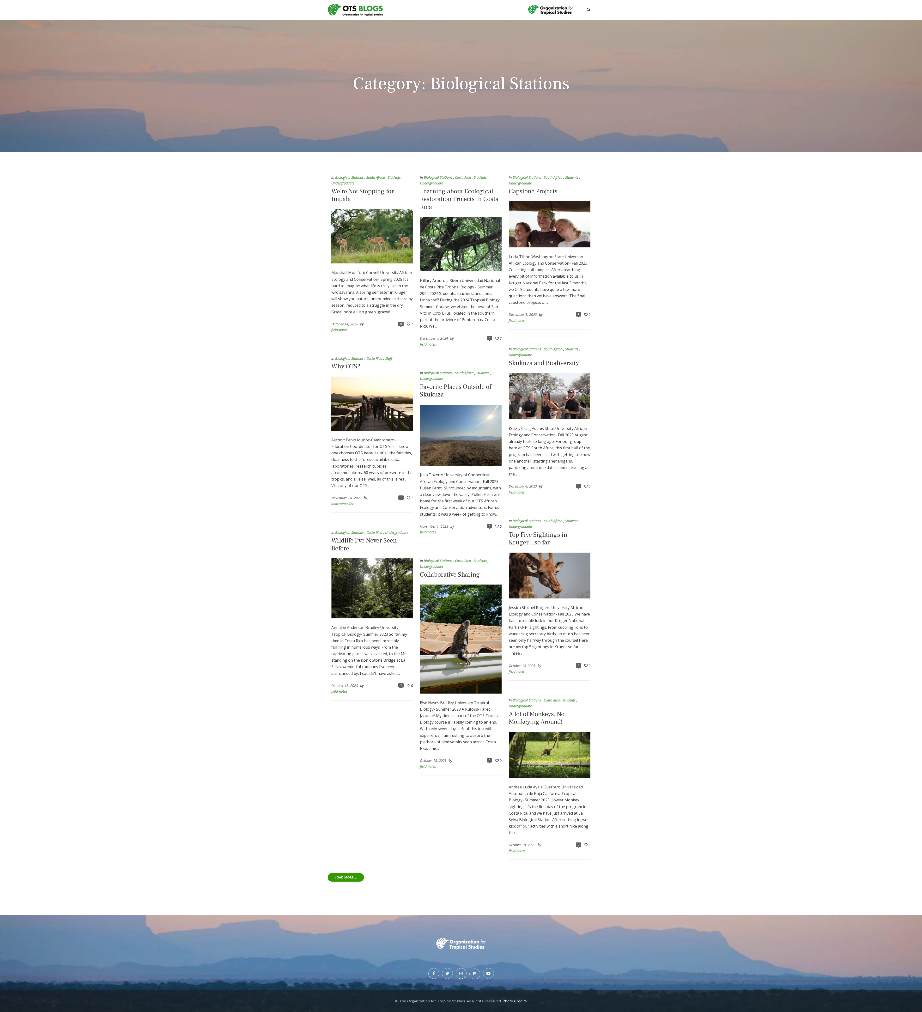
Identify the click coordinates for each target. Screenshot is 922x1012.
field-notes (339, 330)
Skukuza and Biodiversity (544, 363)
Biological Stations (349, 177)
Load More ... (346, 877)
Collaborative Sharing (450, 574)
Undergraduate (342, 183)
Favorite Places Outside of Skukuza (455, 391)
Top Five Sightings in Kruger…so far (538, 538)
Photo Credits (515, 1001)
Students (394, 177)
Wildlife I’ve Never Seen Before (364, 544)
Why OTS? (345, 366)
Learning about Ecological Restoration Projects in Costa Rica (459, 199)
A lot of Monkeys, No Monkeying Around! (536, 718)
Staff (388, 358)
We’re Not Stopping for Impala (362, 195)
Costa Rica (463, 177)
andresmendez (342, 503)
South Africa (375, 177)
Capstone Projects (533, 191)
